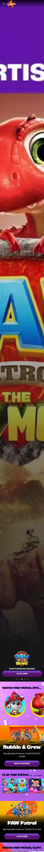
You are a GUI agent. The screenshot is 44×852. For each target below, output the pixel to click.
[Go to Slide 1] (16, 679)
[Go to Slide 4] (24, 679)
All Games (38, 775)
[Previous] (1, 704)
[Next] (43, 704)
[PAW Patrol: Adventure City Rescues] (15, 785)
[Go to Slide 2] (19, 679)
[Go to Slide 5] (27, 679)
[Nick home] (11, 3)
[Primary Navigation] (4, 4)
